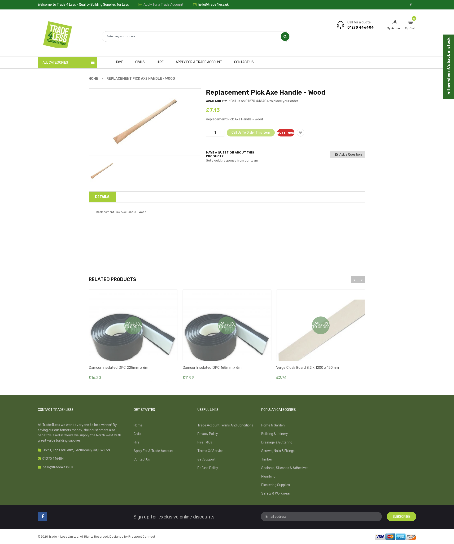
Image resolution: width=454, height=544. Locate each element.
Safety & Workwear (275, 493)
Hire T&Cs (204, 442)
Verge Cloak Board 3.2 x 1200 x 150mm (307, 367)
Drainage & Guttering (276, 442)
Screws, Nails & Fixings (278, 451)
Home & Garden (273, 425)
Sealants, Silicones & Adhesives (284, 468)
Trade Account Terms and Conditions (225, 425)
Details (102, 197)
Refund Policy (207, 468)
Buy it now (285, 132)
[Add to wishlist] (300, 132)
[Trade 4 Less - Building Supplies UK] (395, 536)
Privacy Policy (207, 434)
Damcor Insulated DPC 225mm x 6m (118, 367)
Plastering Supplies (275, 485)
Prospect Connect (141, 536)
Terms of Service (210, 451)
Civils (137, 434)
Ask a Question (350, 155)
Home (138, 425)
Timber (266, 459)
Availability (216, 101)
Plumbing (268, 476)
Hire (137, 442)
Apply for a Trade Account (163, 5)
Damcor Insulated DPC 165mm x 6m (212, 367)
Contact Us (142, 459)
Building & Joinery (274, 434)
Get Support (206, 459)
